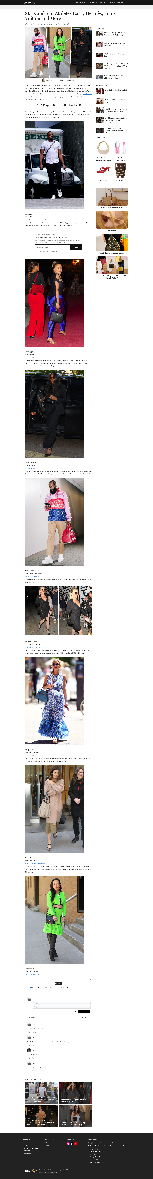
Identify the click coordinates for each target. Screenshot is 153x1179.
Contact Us (121, 2)
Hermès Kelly (29, 357)
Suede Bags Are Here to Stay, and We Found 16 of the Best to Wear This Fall (116, 66)
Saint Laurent (103, 158)
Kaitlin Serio (49, 80)
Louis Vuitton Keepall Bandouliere (36, 220)
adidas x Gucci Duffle (32, 576)
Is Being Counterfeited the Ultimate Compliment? (113, 77)
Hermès (90, 7)
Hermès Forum (94, 1149)
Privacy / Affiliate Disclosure (32, 1148)
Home (26, 988)
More (111, 2)
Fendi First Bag (30, 468)
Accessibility (27, 1153)
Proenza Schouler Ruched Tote (35, 863)
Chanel (83, 7)
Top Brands (79, 2)
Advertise (48, 1145)
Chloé (58, 7)
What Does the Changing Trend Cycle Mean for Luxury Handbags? (116, 120)
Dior (77, 7)
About (26, 1143)
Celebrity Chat (94, 1159)
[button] (128, 2)
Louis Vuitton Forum (96, 1152)
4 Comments (61, 80)
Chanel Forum (94, 1154)
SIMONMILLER (103, 180)
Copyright (27, 1150)
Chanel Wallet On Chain (33, 647)
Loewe (106, 7)
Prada (64, 7)
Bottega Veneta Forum (96, 1157)
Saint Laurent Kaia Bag (32, 974)
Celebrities (58, 983)
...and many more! (95, 1162)
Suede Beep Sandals (103, 183)
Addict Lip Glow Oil (120, 160)
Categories (91, 2)
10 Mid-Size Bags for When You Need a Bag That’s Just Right (115, 34)
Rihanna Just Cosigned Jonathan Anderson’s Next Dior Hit (116, 130)
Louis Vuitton (98, 7)
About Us (102, 2)
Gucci (52, 7)
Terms (26, 1145)
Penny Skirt (120, 183)
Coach (46, 7)
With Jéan (120, 180)
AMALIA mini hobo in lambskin (103, 160)
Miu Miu (71, 7)
